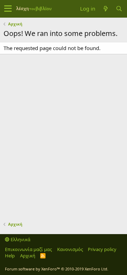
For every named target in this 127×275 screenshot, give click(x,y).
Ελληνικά (20, 239)
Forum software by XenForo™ (56, 268)
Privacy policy (102, 249)
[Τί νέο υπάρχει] (105, 8)
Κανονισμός (70, 249)
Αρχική (27, 255)
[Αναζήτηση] (119, 8)
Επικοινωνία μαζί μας (28, 249)
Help (10, 255)
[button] (7, 9)
